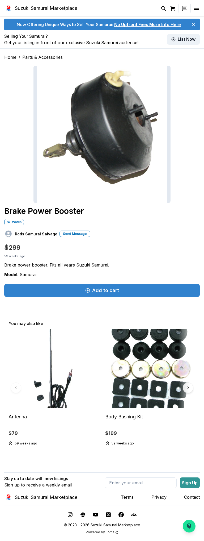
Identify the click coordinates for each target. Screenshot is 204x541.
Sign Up (190, 482)
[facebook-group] (134, 514)
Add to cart (105, 290)
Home (10, 57)
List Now (187, 39)
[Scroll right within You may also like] (188, 387)
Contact (192, 497)
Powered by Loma (100, 532)
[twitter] (108, 514)
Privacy (159, 497)
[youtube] (95, 514)
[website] (83, 514)
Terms (127, 497)
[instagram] (70, 514)
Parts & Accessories (42, 57)
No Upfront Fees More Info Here (147, 24)
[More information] (116, 532)
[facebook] (121, 514)
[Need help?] (189, 526)
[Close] (193, 24)
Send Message (75, 234)
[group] (102, 388)
